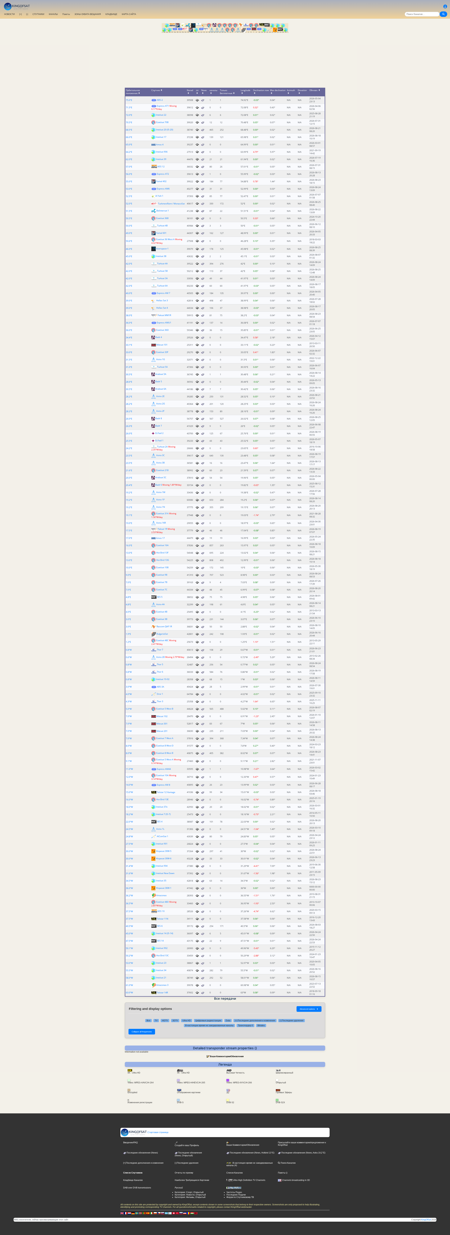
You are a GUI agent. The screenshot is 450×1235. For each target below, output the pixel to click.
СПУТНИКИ (38, 14)
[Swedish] (136, 1213)
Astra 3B (160, 462)
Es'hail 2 (159, 433)
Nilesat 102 (162, 716)
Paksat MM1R (164, 315)
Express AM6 (163, 188)
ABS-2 (160, 99)
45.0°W (129, 933)
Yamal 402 (161, 181)
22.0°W (129, 821)
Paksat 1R (162, 528)
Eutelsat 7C (161, 589)
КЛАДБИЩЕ (111, 14)
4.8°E (128, 597)
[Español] (147, 1213)
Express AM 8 (163, 784)
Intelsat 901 (162, 843)
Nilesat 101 (162, 344)
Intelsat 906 (162, 151)
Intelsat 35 (161, 880)
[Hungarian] (192, 1213)
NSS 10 (161, 911)
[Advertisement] (225, 59)
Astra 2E (160, 396)
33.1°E (129, 344)
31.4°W (129, 866)
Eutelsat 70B (162, 122)
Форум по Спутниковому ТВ (240, 1197)
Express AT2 (163, 173)
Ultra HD (186, 1020)
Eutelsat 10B (162, 567)
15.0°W (129, 792)
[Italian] (151, 1213)
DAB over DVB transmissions (137, 1187)
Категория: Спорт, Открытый (189, 1192)
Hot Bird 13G (162, 560)
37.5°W (129, 911)
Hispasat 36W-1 (163, 887)
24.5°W (129, 829)
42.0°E (129, 263)
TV (156, 1020)
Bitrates (261, 1025)
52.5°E (129, 196)
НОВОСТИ (9, 14)
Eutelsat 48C (162, 640)
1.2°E (128, 641)
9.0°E (128, 574)
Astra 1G (160, 359)
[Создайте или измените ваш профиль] (445, 6)
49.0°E (129, 233)
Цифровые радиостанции (208, 1020)
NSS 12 (161, 166)
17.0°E (129, 538)
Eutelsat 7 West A (164, 738)
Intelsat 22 (161, 114)
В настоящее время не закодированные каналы (209, 1025)
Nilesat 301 (162, 723)
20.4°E (129, 485)
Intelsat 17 (161, 136)
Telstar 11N (162, 918)
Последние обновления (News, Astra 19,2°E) (303, 1153)
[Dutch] (129, 1213)
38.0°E (129, 315)
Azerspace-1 (162, 248)
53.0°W (129, 963)
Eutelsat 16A (162, 545)
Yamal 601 (161, 232)
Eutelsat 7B (161, 582)
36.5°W (129, 903)
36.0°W (129, 888)
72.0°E (129, 115)
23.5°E (129, 455)
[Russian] (181, 1213)
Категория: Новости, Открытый (190, 1195)
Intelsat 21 (161, 977)
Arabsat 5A (160, 374)
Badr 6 (158, 484)
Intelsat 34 (161, 970)
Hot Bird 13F (162, 552)
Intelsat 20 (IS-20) (164, 129)
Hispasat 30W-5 (163, 851)
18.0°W (129, 806)
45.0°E (129, 256)
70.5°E (129, 122)
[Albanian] (195, 1213)
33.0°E (129, 352)
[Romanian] (188, 1213)
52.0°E (129, 203)
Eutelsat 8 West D (164, 745)
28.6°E (129, 381)
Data (228, 1020)
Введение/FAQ (130, 1142)
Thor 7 (160, 649)
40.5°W (129, 926)
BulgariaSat (162, 633)
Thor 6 (160, 671)
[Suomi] (170, 1213)
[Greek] (166, 1213)
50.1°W (129, 948)
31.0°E (129, 367)
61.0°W (129, 985)
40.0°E (129, 293)
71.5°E (129, 107)
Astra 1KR (161, 522)
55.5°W (129, 970)
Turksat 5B (162, 270)
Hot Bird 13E (162, 799)
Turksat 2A (162, 446)
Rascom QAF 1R (164, 626)
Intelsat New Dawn (165, 873)
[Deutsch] (133, 1213)
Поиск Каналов (287, 1163)
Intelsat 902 (162, 948)
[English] (122, 1213)
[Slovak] (162, 1213)
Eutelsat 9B (161, 574)
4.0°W (129, 694)
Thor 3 (160, 701)
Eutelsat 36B (162, 218)
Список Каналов (234, 1173)
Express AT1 (163, 105)
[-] (27, 14)
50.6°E (129, 241)
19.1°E (129, 515)
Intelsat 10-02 (162, 679)
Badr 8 (158, 418)
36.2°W (129, 895)
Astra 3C (160, 455)
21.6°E (129, 470)
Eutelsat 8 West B (164, 753)
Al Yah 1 (159, 195)
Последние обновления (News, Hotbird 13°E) (251, 1153)
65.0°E (129, 144)
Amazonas (161, 895)
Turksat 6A (162, 285)
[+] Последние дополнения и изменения (255, 1020)
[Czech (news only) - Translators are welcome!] (158, 1213)
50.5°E (129, 218)
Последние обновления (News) (142, 1153)
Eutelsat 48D (162, 901)
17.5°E (129, 530)
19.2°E (129, 492)
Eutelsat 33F (162, 351)
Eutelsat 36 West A (165, 239)
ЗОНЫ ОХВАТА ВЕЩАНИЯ (88, 14)
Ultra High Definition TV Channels (248, 1180)
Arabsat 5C (160, 477)
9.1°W (129, 761)
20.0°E (129, 477)
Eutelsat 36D (162, 329)
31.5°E (129, 359)
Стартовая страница (157, 1132)
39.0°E (129, 300)
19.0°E (129, 523)
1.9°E (128, 634)
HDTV (165, 1020)
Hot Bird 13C (162, 955)
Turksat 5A (162, 366)
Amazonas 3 (162, 985)
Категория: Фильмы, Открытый (190, 1197)
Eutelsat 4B (161, 611)
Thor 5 (160, 664)
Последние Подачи (236, 1195)
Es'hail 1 (159, 440)
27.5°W (129, 843)
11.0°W (129, 769)
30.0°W (129, 851)
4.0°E (128, 611)
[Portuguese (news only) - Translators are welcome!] (144, 1213)
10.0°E (129, 567)
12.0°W (129, 776)
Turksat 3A (162, 278)
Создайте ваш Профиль (187, 1145)
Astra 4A (160, 604)
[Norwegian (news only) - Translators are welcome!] (140, 1213)
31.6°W (129, 873)
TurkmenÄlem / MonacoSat (171, 203)
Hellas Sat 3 (162, 300)
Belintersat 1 (162, 210)
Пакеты (66, 14)
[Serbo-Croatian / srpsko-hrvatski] (184, 1213)
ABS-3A (160, 686)
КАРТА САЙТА (129, 14)
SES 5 (159, 596)
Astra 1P (160, 499)
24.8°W (129, 836)
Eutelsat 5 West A (164, 759)
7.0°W (129, 716)
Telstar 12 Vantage (166, 792)
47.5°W (129, 940)
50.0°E (129, 225)
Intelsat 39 (161, 158)
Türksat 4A (162, 263)
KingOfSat (426, 1219)
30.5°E (129, 374)
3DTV (175, 1020)
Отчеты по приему (184, 1173)
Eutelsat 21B (162, 470)
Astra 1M (160, 492)
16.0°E (129, 545)
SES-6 (160, 925)
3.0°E (128, 619)
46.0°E (129, 248)
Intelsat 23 (161, 962)
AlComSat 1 (162, 836)
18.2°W (129, 814)
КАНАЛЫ (53, 14)
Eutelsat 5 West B (164, 708)
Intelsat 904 (162, 865)
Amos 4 (159, 144)
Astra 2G (160, 403)
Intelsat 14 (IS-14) (164, 933)
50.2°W (129, 955)
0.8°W (129, 649)
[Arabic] (173, 1213)
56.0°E (129, 174)
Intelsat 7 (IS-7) (163, 814)
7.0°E (128, 582)
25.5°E (129, 440)
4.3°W (129, 701)
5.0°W (129, 708)
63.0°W (129, 992)
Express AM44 (164, 769)
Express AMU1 (164, 322)
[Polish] (155, 1213)
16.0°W (129, 799)
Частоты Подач (234, 1192)
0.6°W (129, 657)
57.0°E (129, 166)
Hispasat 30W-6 (163, 858)
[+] (20, 14)
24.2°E (129, 448)
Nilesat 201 (162, 731)
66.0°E (129, 137)
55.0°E (129, 181)
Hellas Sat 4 (162, 307)
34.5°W (129, 880)
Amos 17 (160, 538)
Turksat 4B (162, 225)
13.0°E (129, 552)
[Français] (125, 1213)
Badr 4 (158, 337)
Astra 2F (160, 410)
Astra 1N (160, 507)
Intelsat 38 (161, 255)
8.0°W (129, 745)
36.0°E (129, 322)
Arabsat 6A (160, 388)
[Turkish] (177, 1213)
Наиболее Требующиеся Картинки (192, 1180)
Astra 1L (160, 828)
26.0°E (129, 418)
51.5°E (129, 210)
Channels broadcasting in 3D (295, 1180)
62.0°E (129, 159)
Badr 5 (158, 381)
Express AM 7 (163, 293)
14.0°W (129, 784)
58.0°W (129, 977)
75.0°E (129, 100)
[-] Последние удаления (291, 1020)
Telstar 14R (162, 992)
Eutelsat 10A (162, 775)
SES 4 (159, 821)
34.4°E (129, 337)
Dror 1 (160, 693)
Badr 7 (158, 425)
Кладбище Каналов (133, 1180)
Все (148, 1020)
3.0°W (129, 686)
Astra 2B (160, 657)
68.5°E (129, 129)
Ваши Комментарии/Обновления (227, 1056)
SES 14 (160, 940)
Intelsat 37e (162, 806)
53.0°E (129, 188)
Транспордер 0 (245, 1025)
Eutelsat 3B (161, 619)
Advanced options (309, 1009)
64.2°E (129, 151)
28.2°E (129, 396)
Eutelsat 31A (162, 513)
